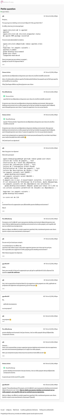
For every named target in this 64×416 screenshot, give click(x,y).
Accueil (2, 410)
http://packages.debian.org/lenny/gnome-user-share (17, 84)
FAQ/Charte (16, 410)
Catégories (9, 410)
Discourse (11, 413)
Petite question (8, 9)
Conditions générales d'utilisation (29, 410)
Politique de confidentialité (46, 410)
